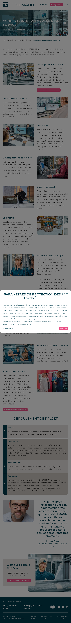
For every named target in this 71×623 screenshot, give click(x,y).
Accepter (63, 329)
